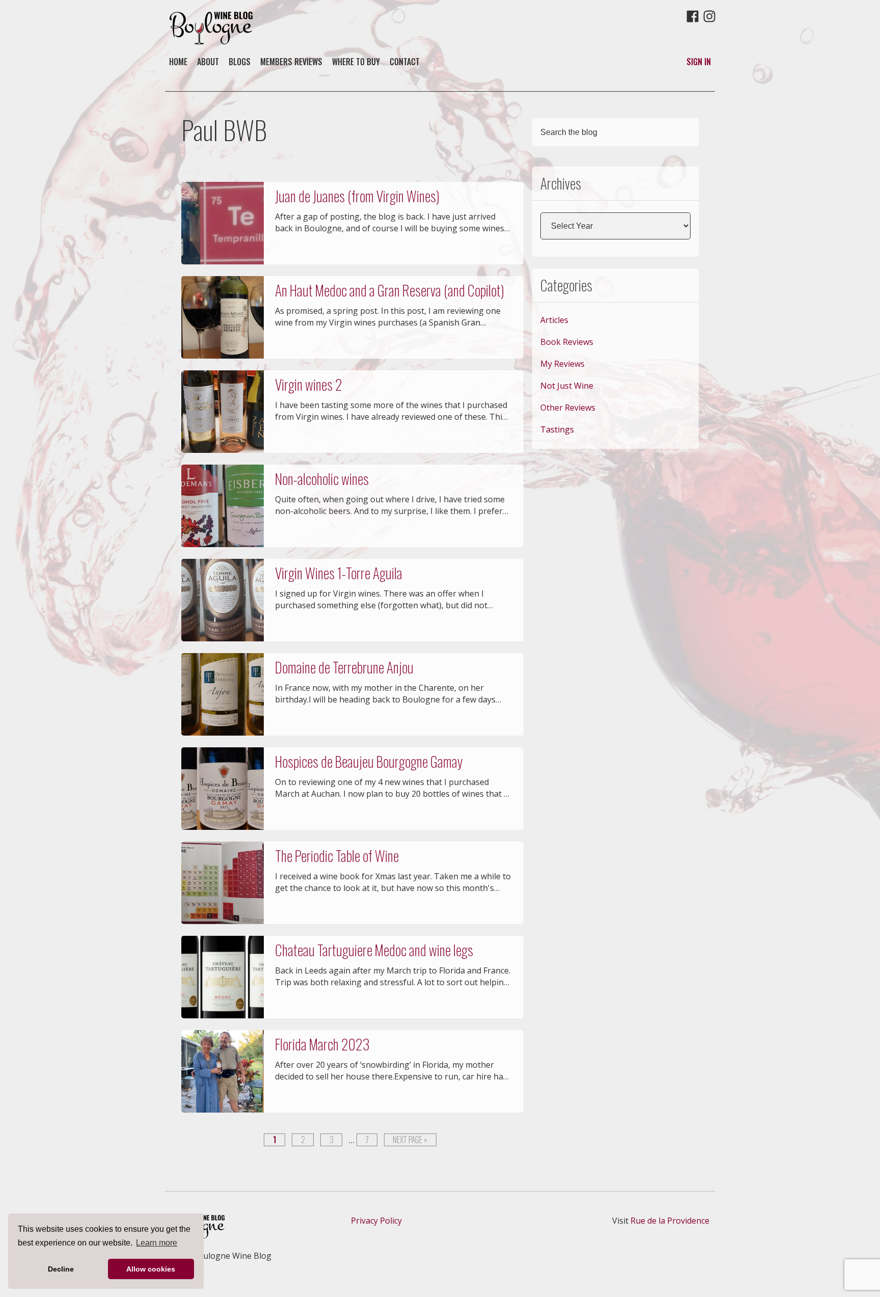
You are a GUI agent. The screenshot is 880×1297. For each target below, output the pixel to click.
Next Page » (409, 1139)
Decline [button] (61, 1269)
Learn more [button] (156, 1242)
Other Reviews (567, 407)
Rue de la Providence (669, 1220)
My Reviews (562, 363)
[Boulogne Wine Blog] (211, 41)
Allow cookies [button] (150, 1269)
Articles (554, 320)
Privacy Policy (376, 1220)
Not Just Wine (566, 385)
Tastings (557, 429)
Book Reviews (566, 341)
